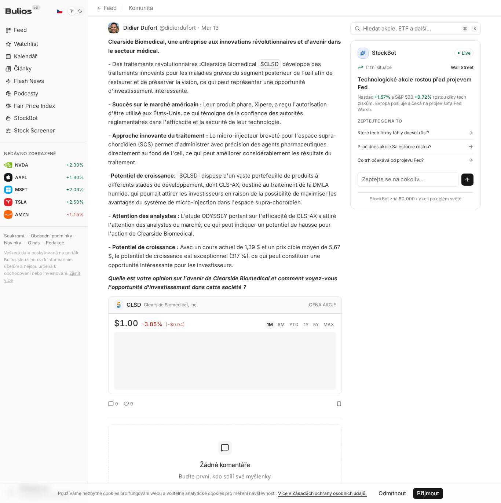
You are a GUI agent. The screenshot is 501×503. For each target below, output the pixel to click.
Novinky (12, 242)
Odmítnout (392, 493)
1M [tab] (270, 324)
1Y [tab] (306, 324)
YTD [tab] (294, 324)
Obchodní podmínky (51, 235)
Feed (110, 7)
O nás (34, 242)
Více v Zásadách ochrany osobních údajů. (322, 493)
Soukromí (14, 235)
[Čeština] (59, 11)
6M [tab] (281, 324)
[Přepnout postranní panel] (88, 251)
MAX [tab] (328, 324)
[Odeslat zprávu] (467, 180)
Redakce (55, 242)
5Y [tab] (316, 324)
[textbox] (408, 179)
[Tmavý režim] (76, 11)
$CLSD (269, 64)
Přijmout (428, 493)
